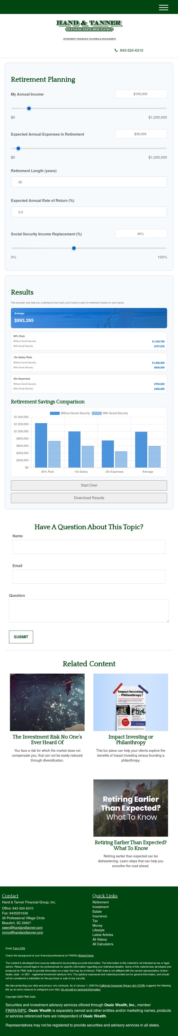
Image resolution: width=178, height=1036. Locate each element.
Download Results (89, 497)
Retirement (100, 902)
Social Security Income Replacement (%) (46, 234)
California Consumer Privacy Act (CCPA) (122, 985)
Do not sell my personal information (80, 989)
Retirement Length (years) (34, 170)
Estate (97, 911)
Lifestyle (98, 930)
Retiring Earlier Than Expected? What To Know (131, 845)
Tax (95, 920)
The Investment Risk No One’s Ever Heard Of (47, 739)
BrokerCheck (86, 955)
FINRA (11, 1010)
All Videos (99, 939)
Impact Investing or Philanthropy (130, 739)
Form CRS (19, 948)
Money (97, 925)
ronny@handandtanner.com (22, 932)
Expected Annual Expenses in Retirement (47, 134)
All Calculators (102, 944)
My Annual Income (27, 94)
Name (18, 535)
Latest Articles (102, 934)
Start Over (89, 485)
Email (17, 565)
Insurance (99, 916)
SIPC (22, 1010)
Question (17, 595)
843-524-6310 (131, 50)
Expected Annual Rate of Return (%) (42, 200)
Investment (100, 906)
